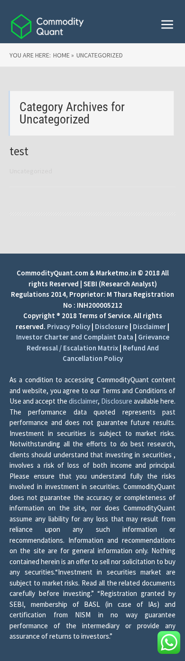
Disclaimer (149, 326)
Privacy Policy (68, 326)
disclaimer (83, 401)
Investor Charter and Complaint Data (74, 336)
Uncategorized (30, 171)
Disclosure (111, 326)
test (18, 151)
